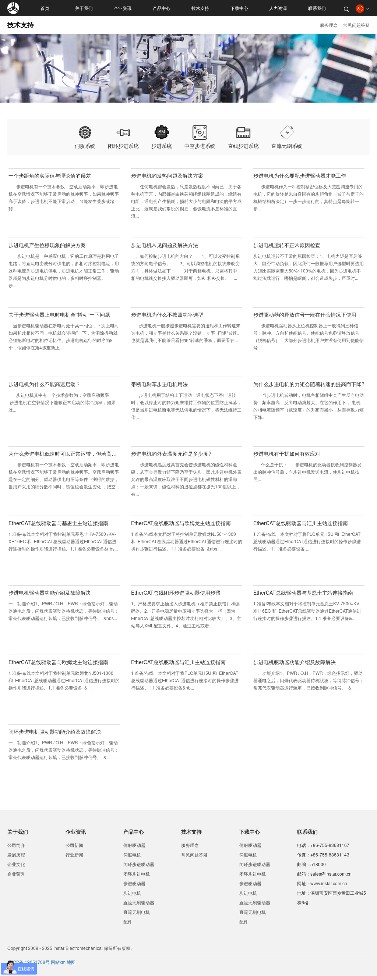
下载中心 (239, 8)
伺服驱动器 (134, 845)
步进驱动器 (134, 883)
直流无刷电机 (136, 912)
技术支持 (200, 8)
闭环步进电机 (136, 873)
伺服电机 (132, 854)
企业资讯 (122, 8)
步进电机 (132, 893)
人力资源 (278, 8)
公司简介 (16, 845)
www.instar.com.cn (328, 883)
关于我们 (84, 8)
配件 (127, 921)
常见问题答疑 (356, 25)
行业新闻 (74, 854)
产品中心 (161, 8)
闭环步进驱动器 (138, 864)
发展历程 (16, 854)
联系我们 (317, 8)
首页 (44, 8)
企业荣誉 (16, 873)
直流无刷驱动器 (138, 902)
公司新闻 (74, 845)
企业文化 (16, 864)
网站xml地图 (63, 962)
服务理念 (329, 25)
